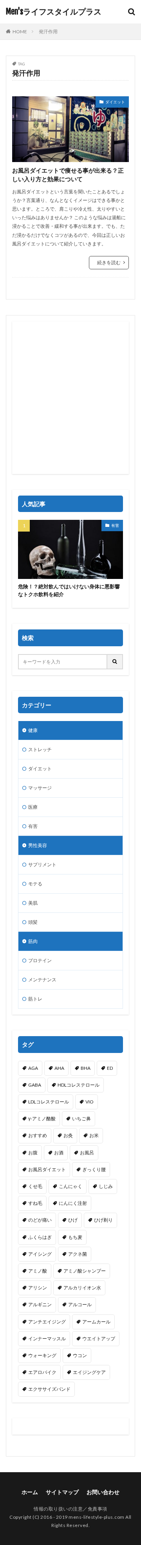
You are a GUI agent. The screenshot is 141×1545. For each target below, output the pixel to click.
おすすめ (37, 1135)
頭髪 (33, 922)
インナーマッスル (47, 1338)
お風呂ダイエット (47, 1169)
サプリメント (42, 864)
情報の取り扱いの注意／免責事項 (70, 1509)
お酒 (58, 1153)
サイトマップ (62, 1492)
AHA (59, 1068)
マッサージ (40, 788)
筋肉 (33, 941)
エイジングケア (89, 1372)
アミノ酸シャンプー (84, 1271)
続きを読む (109, 262)
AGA (33, 1068)
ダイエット (115, 101)
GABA (34, 1085)
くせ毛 (35, 1186)
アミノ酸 (37, 1271)
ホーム (30, 1492)
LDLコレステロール (48, 1102)
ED (110, 1068)
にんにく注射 (73, 1203)
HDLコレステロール (78, 1085)
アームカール (96, 1322)
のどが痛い (40, 1220)
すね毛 (35, 1203)
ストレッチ (40, 749)
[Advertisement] (70, 397)
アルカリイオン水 (82, 1288)
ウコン (80, 1355)
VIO (89, 1102)
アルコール (80, 1304)
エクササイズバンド (49, 1389)
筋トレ (35, 999)
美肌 (33, 903)
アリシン (37, 1288)
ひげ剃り (103, 1220)
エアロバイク (42, 1372)
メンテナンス (42, 980)
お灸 (68, 1135)
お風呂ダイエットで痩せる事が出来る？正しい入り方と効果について (68, 175)
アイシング (40, 1254)
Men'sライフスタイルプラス (53, 12)
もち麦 (75, 1237)
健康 (33, 730)
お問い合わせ (103, 1492)
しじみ (106, 1186)
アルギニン (40, 1304)
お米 (94, 1135)
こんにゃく (70, 1186)
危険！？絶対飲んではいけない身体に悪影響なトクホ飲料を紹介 (69, 590)
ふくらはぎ (40, 1237)
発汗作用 (48, 31)
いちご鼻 (81, 1118)
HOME (20, 31)
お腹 (33, 1153)
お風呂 (87, 1153)
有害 (115, 525)
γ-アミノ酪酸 (42, 1118)
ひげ (73, 1220)
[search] (115, 661)
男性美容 (37, 845)
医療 (33, 807)
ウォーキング (42, 1355)
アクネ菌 (77, 1254)
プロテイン (40, 960)
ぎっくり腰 (94, 1169)
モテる (35, 884)
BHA (85, 1068)
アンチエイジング (47, 1322)
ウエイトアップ (98, 1338)
